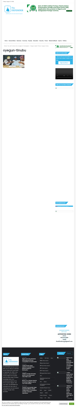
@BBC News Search (44, 360)
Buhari (45, 381)
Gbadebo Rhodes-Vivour (45, 387)
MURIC (49, 390)
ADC (41, 375)
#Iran (52, 358)
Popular (69, 353)
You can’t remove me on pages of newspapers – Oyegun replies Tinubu (24, 45)
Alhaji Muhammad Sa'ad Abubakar (45, 379)
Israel (45, 390)
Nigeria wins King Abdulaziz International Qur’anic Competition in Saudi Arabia (69, 363)
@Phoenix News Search (45, 365)
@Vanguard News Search (45, 373)
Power (46, 40)
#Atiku (41, 358)
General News (12, 40)
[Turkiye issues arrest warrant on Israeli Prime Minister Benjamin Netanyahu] (61, 374)
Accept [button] (71, 403)
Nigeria (41, 392)
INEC (41, 390)
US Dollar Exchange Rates (63, 206)
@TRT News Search (44, 370)
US (45, 397)
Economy (24, 40)
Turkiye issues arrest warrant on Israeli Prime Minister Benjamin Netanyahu (69, 377)
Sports (60, 40)
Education (35, 40)
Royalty (30, 40)
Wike (49, 397)
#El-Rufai (47, 358)
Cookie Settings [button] (63, 403)
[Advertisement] (38, 27)
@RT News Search (44, 368)
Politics (64, 40)
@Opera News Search (44, 363)
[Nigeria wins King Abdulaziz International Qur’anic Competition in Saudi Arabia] (61, 360)
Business (19, 40)
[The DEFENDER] (14, 10)
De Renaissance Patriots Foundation (45, 385)
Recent (61, 353)
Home (6, 40)
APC (41, 381)
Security (41, 40)
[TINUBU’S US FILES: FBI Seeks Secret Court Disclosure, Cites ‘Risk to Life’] (61, 388)
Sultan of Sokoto (43, 395)
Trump (41, 397)
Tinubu (50, 395)
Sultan (46, 392)
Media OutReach (53, 40)
